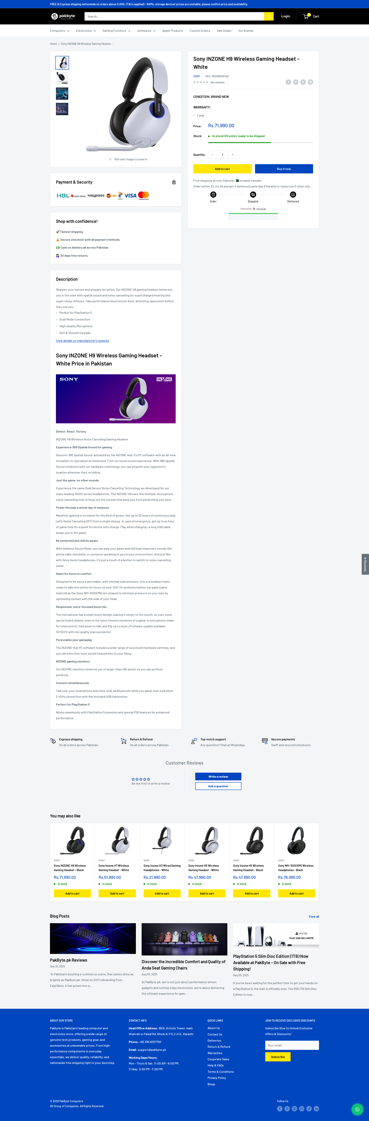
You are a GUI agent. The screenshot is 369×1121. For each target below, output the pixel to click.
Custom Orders (200, 30)
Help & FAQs (216, 1065)
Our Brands (245, 30)
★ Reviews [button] (365, 564)
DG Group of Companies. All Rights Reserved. (77, 1106)
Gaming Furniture (114, 30)
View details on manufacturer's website (82, 340)
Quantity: (199, 154)
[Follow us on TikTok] (309, 1108)
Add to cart (222, 169)
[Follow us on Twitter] (287, 1108)
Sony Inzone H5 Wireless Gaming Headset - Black (248, 868)
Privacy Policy (217, 1077)
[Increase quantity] (233, 155)
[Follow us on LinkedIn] (316, 1108)
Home (53, 43)
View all (314, 916)
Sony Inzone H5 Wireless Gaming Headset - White (203, 868)
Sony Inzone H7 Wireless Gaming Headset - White (114, 868)
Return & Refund (219, 1046)
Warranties (215, 1053)
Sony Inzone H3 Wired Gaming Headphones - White (162, 868)
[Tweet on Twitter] (303, 82)
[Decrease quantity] (212, 155)
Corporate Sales (218, 1059)
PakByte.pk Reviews (68, 959)
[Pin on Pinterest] (295, 82)
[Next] (319, 862)
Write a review (218, 776)
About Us (214, 1028)
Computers (57, 30)
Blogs (211, 1084)
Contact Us (215, 1034)
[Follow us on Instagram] (301, 1108)
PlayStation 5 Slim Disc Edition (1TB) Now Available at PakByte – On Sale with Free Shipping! (270, 962)
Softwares (144, 30)
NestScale (261, 209)
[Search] (269, 16)
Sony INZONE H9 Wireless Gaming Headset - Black (70, 868)
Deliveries (214, 1040)
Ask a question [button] (218, 786)
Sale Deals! (224, 30)
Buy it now (284, 169)
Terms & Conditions (221, 1071)
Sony (196, 76)
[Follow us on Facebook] (280, 1108)
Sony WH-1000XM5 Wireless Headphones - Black (295, 868)
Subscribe (278, 1057)
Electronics (84, 30)
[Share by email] (310, 82)
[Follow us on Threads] (294, 1108)
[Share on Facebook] (288, 82)
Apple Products (172, 30)
